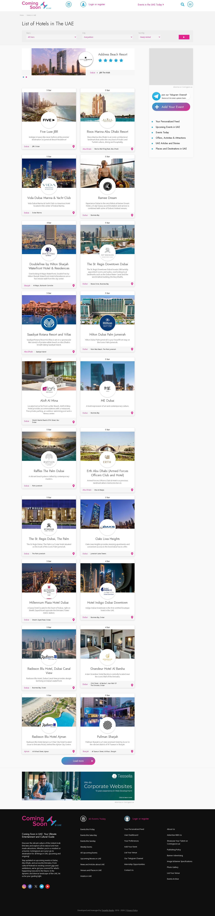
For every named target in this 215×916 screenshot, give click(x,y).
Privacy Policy (132, 910)
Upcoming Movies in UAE (90, 858)
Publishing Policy (174, 849)
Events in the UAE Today (150, 4)
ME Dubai (107, 400)
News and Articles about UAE (92, 864)
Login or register (97, 4)
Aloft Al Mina (49, 400)
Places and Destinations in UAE (171, 148)
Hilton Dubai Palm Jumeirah (108, 334)
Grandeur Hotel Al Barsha (108, 668)
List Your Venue (130, 852)
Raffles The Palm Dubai (49, 471)
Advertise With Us (174, 835)
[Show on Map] (74, 146)
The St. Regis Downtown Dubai (107, 264)
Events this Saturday (88, 835)
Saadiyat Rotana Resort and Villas (49, 334)
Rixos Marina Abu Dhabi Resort (107, 131)
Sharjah (27, 285)
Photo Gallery (172, 867)
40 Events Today (97, 818)
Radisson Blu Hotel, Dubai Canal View (48, 670)
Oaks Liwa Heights (108, 539)
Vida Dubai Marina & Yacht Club (49, 198)
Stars (28, 33)
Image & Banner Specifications (179, 861)
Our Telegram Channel (133, 858)
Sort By (141, 33)
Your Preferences (131, 841)
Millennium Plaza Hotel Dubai (49, 602)
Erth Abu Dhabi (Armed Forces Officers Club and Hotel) (107, 473)
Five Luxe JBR (49, 131)
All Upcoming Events (88, 853)
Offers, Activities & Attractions (171, 138)
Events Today (162, 132)
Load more (78, 761)
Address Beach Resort (103, 54)
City (83, 33)
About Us (171, 829)
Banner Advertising (175, 855)
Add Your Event (173, 106)
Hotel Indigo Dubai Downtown (107, 602)
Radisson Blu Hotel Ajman (49, 736)
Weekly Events (86, 847)
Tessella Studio (108, 910)
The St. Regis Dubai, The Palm (49, 539)
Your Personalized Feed (167, 121)
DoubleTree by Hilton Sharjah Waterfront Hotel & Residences (49, 266)
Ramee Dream (107, 198)
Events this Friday (87, 829)
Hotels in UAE (86, 876)
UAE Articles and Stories (168, 143)
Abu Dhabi (87, 149)
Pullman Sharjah (107, 736)
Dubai (82, 72)
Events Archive (173, 879)
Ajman (26, 751)
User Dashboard (131, 835)
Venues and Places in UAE (91, 870)
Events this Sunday (88, 841)
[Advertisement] (171, 66)
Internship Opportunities (134, 864)
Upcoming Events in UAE (168, 127)
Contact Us (128, 870)
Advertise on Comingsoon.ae (182, 87)
